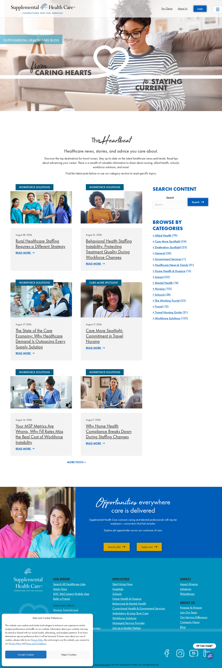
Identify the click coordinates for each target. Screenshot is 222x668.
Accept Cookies (26, 654)
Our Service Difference (193, 617)
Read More (23, 253)
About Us (182, 8)
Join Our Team (188, 612)
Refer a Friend (61, 599)
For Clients (167, 8)
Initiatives (185, 589)
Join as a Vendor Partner (126, 628)
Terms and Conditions (36, 643)
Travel (159, 306)
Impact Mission (189, 584)
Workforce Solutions (167, 318)
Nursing (160, 289)
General (160, 253)
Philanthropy (187, 594)
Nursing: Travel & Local (65, 610)
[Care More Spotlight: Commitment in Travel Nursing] (111, 299)
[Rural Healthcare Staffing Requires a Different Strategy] (41, 207)
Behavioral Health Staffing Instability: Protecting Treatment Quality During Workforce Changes (109, 249)
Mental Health (164, 283)
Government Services (168, 259)
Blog (183, 627)
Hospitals (117, 589)
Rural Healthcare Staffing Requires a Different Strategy (40, 243)
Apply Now (60, 589)
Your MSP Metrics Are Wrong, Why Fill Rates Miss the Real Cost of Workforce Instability (39, 434)
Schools (160, 295)
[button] (198, 202)
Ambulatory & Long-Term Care (130, 613)
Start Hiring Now (122, 584)
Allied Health (163, 235)
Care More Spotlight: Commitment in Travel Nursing (104, 335)
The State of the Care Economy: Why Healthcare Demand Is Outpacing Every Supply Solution (40, 338)
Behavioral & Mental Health (129, 604)
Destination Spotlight (168, 247)
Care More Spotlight (167, 241)
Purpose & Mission (191, 608)
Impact (159, 277)
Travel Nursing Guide (168, 312)
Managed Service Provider (128, 623)
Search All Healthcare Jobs (69, 584)
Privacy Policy (37, 639)
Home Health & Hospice (170, 271)
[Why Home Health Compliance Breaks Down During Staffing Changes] (111, 392)
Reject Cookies (68, 654)
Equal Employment (102, 664)
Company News (189, 622)
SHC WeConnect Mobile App (71, 594)
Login (200, 8)
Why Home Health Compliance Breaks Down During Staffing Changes (108, 431)
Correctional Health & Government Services (138, 608)
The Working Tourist (167, 301)
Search (170, 197)
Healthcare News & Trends (171, 265)
